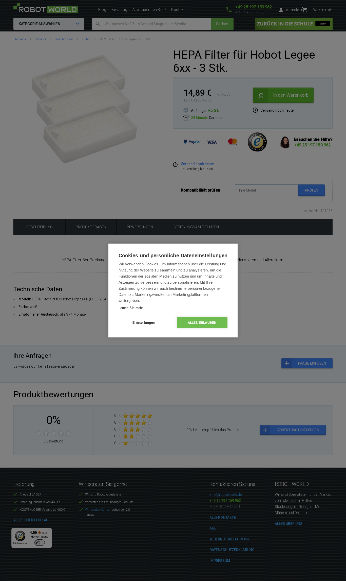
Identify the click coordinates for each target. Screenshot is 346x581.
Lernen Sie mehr (131, 308)
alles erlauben (202, 322)
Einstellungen (143, 322)
